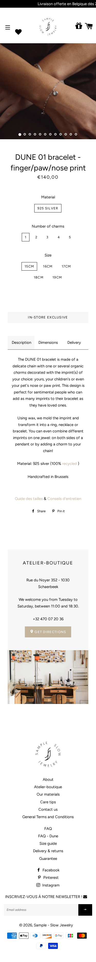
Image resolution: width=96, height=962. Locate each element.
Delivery (74, 342)
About (48, 779)
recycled (69, 463)
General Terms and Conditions (48, 817)
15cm (29, 266)
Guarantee (48, 858)
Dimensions (48, 342)
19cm (57, 277)
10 (66, 134)
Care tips (48, 802)
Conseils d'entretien (64, 498)
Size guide (48, 843)
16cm (47, 266)
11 (71, 134)
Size (48, 255)
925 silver (47, 208)
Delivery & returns (48, 851)
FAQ (48, 828)
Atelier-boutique (48, 787)
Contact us (48, 809)
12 (76, 134)
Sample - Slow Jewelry (53, 925)
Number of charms (48, 226)
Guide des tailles (29, 498)
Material (48, 197)
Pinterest (50, 877)
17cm (66, 266)
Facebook (50, 870)
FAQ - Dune (48, 836)
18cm (39, 277)
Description (21, 342)
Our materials (48, 794)
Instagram (50, 885)
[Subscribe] (85, 910)
